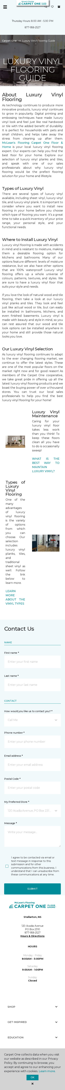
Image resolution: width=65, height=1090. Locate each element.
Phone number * (14, 733)
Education (16, 1037)
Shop (11, 1006)
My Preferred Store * (16, 802)
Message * (10, 823)
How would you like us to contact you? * (28, 711)
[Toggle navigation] (5, 7)
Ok (32, 1077)
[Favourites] (52, 7)
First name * (11, 653)
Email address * (13, 756)
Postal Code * (12, 779)
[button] (46, 7)
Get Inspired (17, 1022)
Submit (32, 888)
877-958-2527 (33, 27)
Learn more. (47, 1071)
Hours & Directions (32, 936)
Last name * (11, 676)
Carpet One (9, 40)
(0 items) (59, 7)
